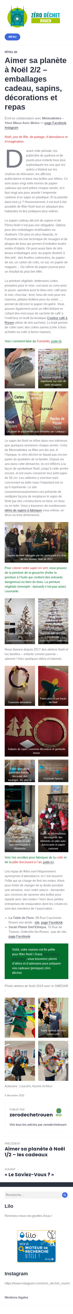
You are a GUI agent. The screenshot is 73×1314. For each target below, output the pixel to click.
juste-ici (48, 862)
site (37, 922)
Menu (13, 36)
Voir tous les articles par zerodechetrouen (38, 1124)
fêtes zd (11, 52)
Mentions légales (16, 1297)
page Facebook (55, 123)
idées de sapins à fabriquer (23, 510)
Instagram (11, 127)
